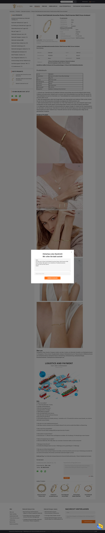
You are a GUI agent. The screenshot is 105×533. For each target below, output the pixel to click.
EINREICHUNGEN (53, 278)
